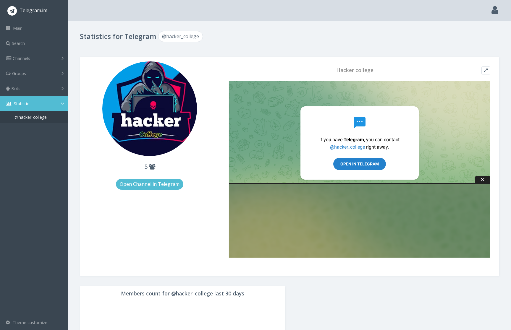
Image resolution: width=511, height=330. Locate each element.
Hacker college (354, 70)
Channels (21, 58)
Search (18, 43)
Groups (19, 73)
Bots (15, 88)
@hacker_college (31, 117)
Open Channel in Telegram (150, 184)
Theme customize (29, 322)
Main (17, 28)
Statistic (21, 103)
